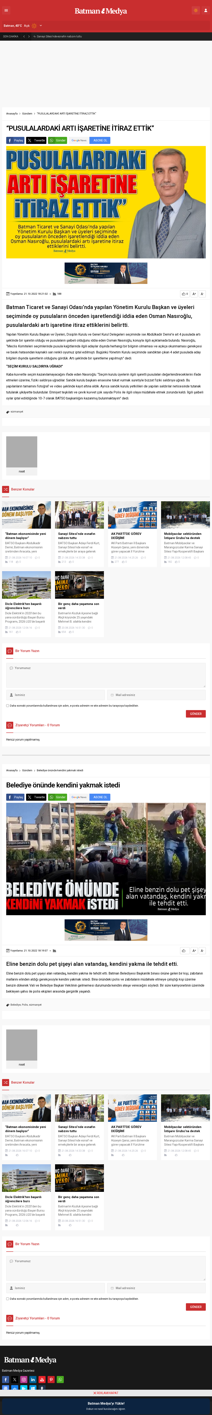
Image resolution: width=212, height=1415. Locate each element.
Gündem (27, 113)
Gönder (61, 140)
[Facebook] (5, 1379)
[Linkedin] (32, 1379)
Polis (25, 1004)
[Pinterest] (51, 1379)
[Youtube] (42, 1379)
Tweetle (39, 140)
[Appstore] (14, 1388)
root (22, 471)
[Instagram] (23, 1379)
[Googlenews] (5, 1388)
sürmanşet (17, 411)
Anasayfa (12, 113)
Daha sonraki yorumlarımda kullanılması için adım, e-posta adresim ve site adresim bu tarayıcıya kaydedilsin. (74, 705)
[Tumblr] (42, 1388)
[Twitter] (14, 1379)
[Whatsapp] (60, 1379)
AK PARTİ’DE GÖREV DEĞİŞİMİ (54, 36)
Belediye (16, 1004)
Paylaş (18, 140)
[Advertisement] (106, 72)
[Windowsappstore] (32, 1388)
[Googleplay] (23, 1388)
